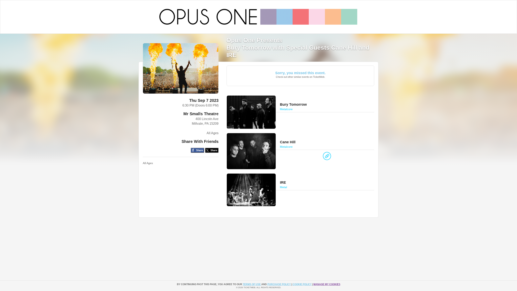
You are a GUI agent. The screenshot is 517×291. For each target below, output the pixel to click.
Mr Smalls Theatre (201, 114)
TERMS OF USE (252, 284)
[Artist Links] (327, 157)
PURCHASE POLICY (279, 284)
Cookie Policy (302, 284)
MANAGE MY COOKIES (326, 284)
